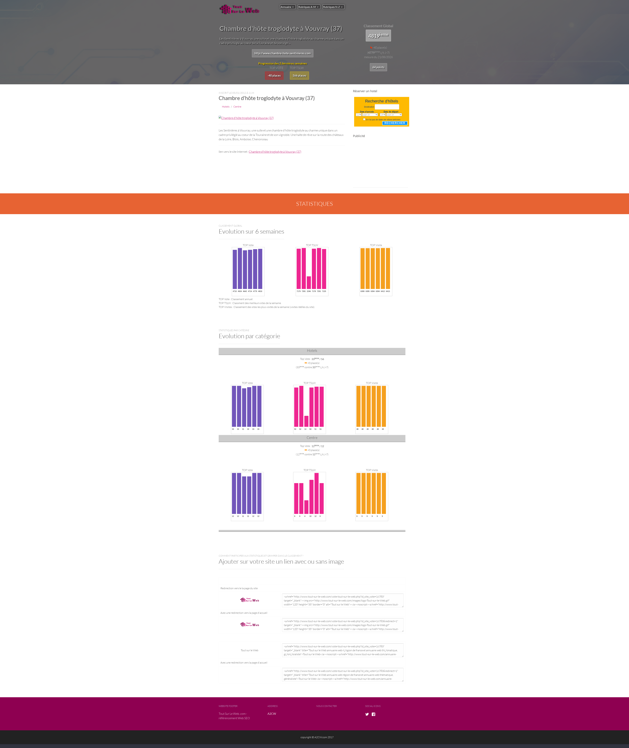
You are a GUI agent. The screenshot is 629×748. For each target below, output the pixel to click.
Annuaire (286, 6)
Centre (237, 106)
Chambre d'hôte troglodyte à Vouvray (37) (275, 151)
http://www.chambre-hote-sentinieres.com (283, 53)
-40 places (274, 75)
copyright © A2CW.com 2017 (317, 737)
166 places (299, 75)
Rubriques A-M (307, 6)
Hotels (225, 106)
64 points (378, 67)
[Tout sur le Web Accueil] (241, 9)
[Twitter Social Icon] (368, 714)
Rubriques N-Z (331, 6)
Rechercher (394, 123)
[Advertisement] (380, 165)
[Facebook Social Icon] (374, 714)
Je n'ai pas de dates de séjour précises (383, 120)
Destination (369, 107)
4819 (378, 35)
